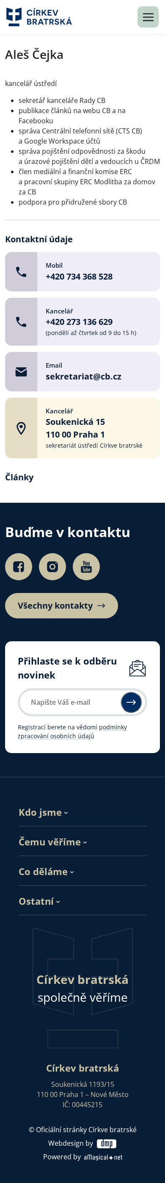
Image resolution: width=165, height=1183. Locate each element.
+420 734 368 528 (79, 276)
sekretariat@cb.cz (83, 376)
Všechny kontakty (55, 605)
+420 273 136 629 (79, 321)
